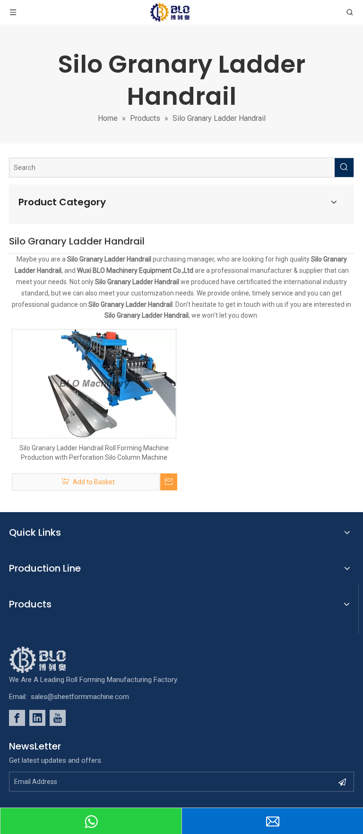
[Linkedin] (37, 718)
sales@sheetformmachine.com (80, 696)
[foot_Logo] (52, 660)
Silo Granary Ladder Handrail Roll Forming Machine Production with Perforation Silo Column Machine (94, 452)
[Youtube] (58, 718)
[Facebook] (17, 718)
